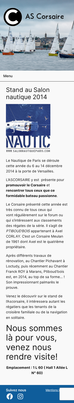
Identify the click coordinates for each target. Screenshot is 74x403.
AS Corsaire (44, 17)
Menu (8, 76)
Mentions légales (57, 390)
